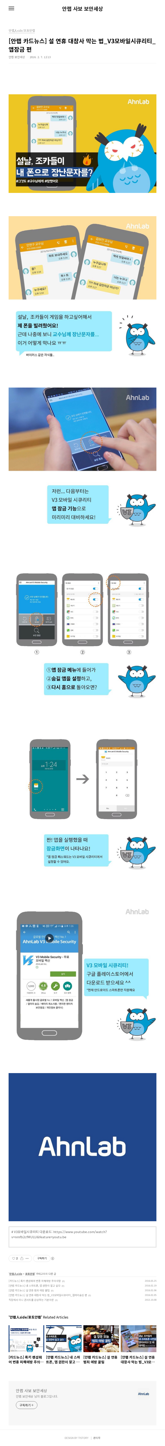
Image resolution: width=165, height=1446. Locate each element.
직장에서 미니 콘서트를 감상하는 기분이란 (31, 1300)
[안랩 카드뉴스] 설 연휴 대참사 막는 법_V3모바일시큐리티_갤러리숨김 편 (48, 1295)
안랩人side (15, 1273)
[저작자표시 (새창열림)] (52, 1258)
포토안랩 (30, 1273)
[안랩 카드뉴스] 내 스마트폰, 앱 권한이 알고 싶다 (34, 1285)
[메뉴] (11, 8)
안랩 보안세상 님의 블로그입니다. (37, 1396)
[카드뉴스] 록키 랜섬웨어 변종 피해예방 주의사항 (35, 1281)
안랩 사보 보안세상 (82, 8)
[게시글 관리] (27, 1258)
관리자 (96, 1438)
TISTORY (83, 1438)
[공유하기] (21, 1258)
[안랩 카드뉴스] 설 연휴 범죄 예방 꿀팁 (29, 1290)
